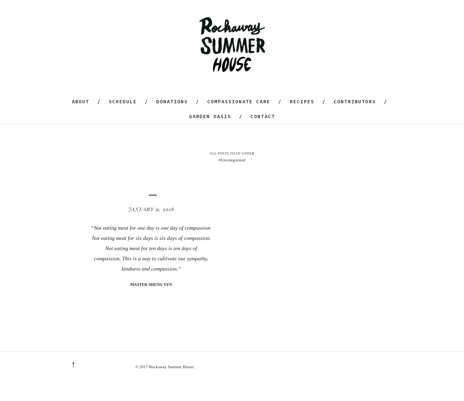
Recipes (302, 101)
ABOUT (80, 101)
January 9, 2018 (151, 209)
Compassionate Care (238, 101)
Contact (263, 116)
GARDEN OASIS (210, 116)
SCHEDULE (123, 101)
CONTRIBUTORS (355, 101)
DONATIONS (172, 101)
